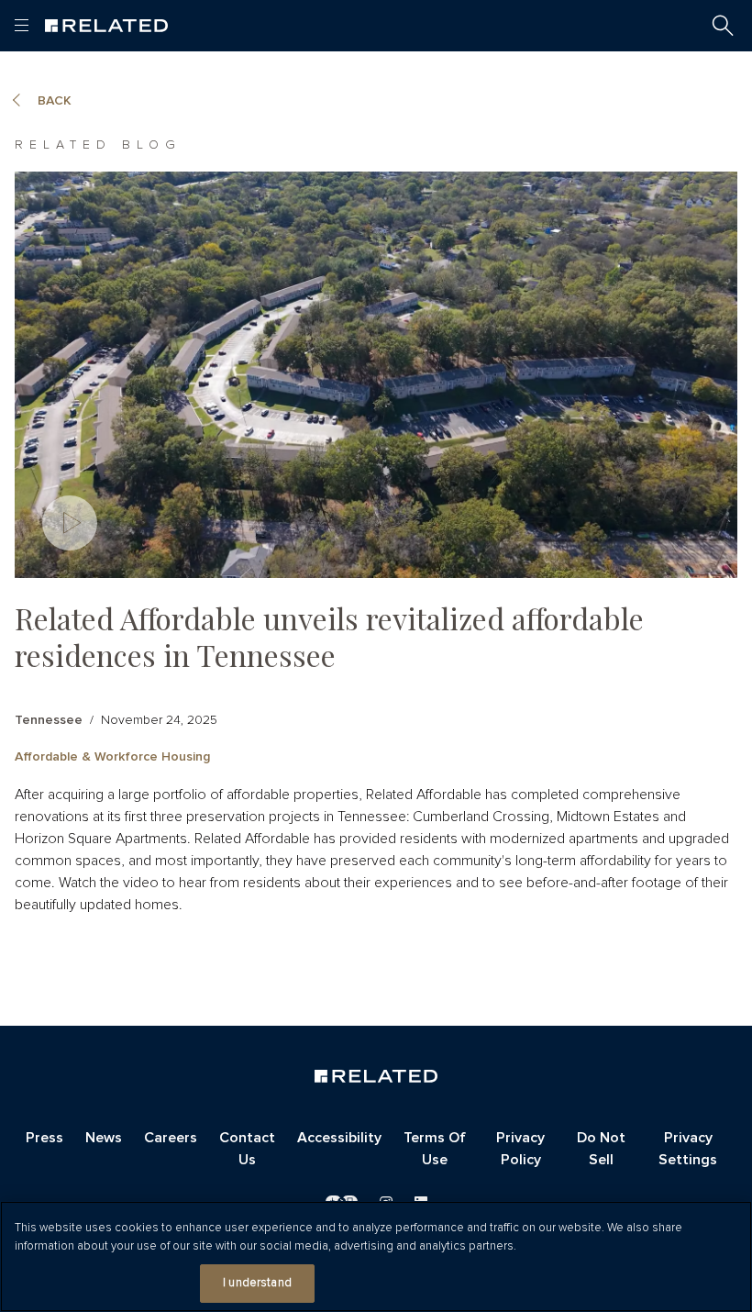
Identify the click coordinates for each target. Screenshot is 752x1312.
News (103, 1137)
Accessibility (339, 1137)
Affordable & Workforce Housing (112, 757)
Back (55, 101)
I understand (257, 1283)
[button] (723, 25)
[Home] (106, 25)
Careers (170, 1137)
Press (44, 1137)
